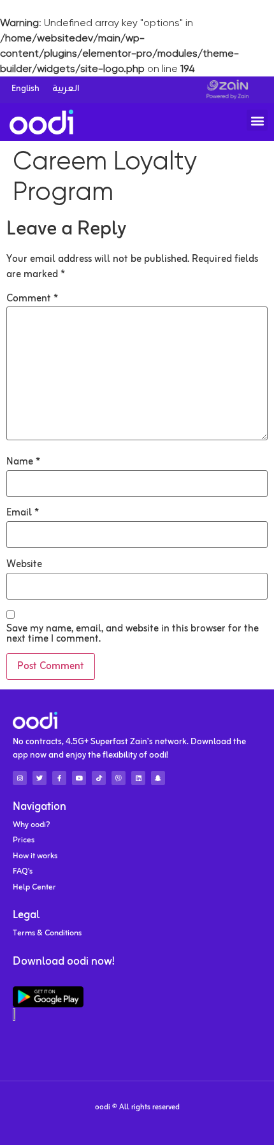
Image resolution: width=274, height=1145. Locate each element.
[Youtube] (79, 778)
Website (24, 564)
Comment (32, 299)
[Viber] (119, 778)
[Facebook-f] (59, 778)
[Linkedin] (138, 778)
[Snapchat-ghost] (158, 778)
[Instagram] (20, 778)
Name (23, 462)
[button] (257, 120)
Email (22, 513)
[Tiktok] (99, 778)
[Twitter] (39, 778)
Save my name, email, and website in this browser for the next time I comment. (132, 634)
